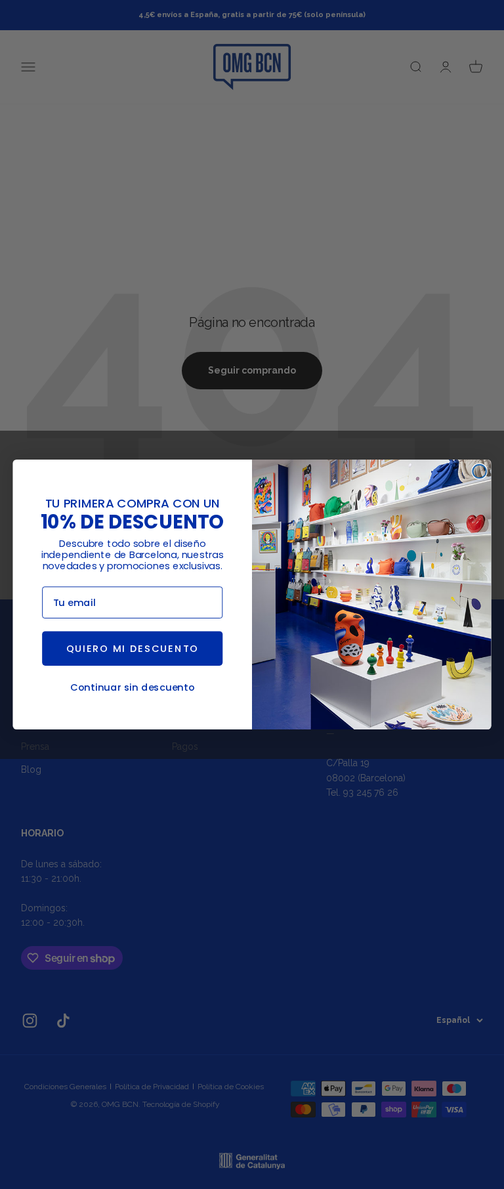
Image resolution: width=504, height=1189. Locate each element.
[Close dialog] (479, 471)
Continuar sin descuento (132, 687)
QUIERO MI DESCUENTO (132, 648)
